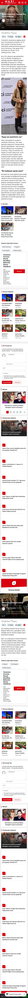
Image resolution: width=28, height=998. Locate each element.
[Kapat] (24, 994)
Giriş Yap (17, 382)
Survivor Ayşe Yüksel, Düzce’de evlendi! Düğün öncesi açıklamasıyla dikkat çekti (13, 559)
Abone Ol (19, 271)
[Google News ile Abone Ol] (6, 32)
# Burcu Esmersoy (6, 246)
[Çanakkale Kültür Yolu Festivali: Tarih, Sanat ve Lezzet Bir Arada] (7, 213)
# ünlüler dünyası (17, 250)
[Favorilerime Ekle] (24, 36)
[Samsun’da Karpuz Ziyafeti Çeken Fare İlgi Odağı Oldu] (20, 331)
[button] (19, 2)
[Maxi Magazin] (10, 2)
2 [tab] (10, 412)
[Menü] (2, 2)
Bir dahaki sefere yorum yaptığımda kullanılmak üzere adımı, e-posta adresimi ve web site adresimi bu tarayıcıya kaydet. (15, 377)
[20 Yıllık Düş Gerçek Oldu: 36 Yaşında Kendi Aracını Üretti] (7, 230)
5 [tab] (20, 412)
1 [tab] (7, 412)
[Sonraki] (24, 412)
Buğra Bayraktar (11, 19)
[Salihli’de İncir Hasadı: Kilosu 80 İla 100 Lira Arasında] (20, 316)
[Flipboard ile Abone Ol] (14, 32)
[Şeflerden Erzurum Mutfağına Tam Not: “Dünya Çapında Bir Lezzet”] (7, 331)
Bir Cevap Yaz (7, 346)
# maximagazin (6, 250)
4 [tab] (17, 412)
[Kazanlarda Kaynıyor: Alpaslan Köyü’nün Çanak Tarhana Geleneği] (21, 213)
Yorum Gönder (7, 382)
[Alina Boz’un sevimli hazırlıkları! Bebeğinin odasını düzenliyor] (14, 401)
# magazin (16, 246)
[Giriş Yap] (22, 2)
